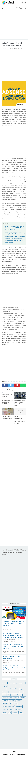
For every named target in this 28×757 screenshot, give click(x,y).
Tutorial (4, 712)
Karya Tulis (5, 691)
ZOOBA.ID (13, 754)
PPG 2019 (16, 697)
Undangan (15, 712)
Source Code (19, 706)
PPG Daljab (5, 700)
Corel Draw (18, 686)
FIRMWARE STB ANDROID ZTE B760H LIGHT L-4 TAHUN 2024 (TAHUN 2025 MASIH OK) (13, 623)
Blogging (4, 686)
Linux (21, 691)
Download (10, 689)
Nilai (9, 694)
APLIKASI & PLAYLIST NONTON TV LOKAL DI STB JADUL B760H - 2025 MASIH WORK (13, 646)
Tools (11, 709)
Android (4, 683)
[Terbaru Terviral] (8, 2)
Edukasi (16, 689)
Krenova (12, 691)
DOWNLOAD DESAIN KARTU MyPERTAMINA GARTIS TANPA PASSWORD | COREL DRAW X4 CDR (12, 635)
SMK (15, 703)
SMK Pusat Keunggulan (8, 706)
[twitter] (11, 385)
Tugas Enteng (17, 709)
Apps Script (22, 683)
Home (14, 751)
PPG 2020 (23, 697)
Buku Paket (11, 686)
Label (17, 691)
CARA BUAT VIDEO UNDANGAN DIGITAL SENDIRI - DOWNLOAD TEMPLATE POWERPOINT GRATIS (14, 228)
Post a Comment (22, 48)
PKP (11, 697)
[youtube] (25, 2)
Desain (4, 689)
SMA (11, 703)
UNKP (21, 712)
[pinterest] (17, 385)
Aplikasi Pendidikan (13, 683)
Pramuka (12, 700)
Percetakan (5, 697)
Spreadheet (5, 709)
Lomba (4, 694)
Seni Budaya (5, 703)
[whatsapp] (23, 385)
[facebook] (22, 2)
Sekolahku (18, 700)
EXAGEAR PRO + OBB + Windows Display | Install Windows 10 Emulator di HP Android (14, 668)
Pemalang (19, 694)
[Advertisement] (14, 25)
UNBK (9, 712)
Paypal (13, 694)
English (22, 689)
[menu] (3, 8)
